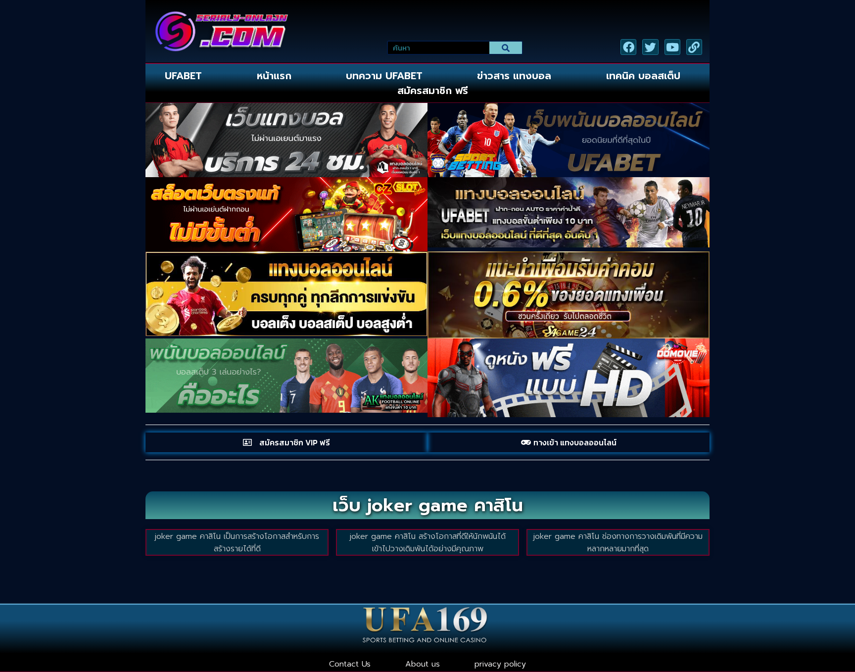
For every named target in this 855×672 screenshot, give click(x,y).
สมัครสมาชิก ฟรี (432, 90)
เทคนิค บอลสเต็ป (643, 75)
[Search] (505, 48)
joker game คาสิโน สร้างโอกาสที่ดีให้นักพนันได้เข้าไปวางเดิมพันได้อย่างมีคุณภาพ (428, 542)
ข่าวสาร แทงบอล (514, 75)
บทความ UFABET (384, 75)
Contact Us (350, 664)
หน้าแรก (274, 75)
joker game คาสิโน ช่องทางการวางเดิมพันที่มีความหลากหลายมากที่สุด (618, 542)
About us (422, 664)
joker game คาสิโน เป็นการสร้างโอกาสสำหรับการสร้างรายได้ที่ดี (237, 542)
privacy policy (500, 664)
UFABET (183, 75)
